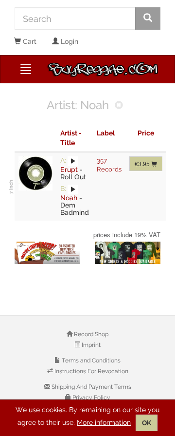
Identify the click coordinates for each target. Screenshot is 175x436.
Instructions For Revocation (90, 371)
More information (104, 422)
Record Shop (90, 334)
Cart (28, 41)
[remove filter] (119, 106)
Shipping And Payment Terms (90, 386)
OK (146, 423)
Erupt (69, 169)
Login (68, 41)
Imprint (90, 344)
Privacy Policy (90, 397)
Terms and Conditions (90, 360)
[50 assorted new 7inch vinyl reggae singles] (47, 253)
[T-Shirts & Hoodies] (127, 253)
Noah (68, 198)
